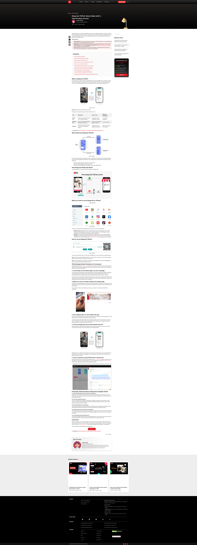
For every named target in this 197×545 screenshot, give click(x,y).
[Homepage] (69, 2)
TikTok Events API (106, 360)
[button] (69, 37)
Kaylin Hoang (79, 20)
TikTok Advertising (75, 13)
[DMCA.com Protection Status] (117, 531)
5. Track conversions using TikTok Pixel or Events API (83, 72)
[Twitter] (109, 519)
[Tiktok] (103, 519)
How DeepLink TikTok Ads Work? (81, 60)
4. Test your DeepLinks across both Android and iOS (83, 71)
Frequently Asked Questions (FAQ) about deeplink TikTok (86, 74)
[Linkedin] (89, 519)
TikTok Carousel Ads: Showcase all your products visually (89, 431)
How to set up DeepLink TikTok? (81, 63)
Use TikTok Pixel (98, 359)
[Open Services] (88, 1)
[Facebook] (82, 519)
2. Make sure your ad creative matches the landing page (83, 68)
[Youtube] (96, 519)
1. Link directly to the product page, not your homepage (83, 67)
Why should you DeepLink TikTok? (81, 58)
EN (127, 1)
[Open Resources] (109, 1)
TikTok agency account (83, 424)
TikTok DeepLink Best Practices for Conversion (84, 65)
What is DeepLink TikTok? (79, 56)
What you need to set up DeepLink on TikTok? (83, 62)
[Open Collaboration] (102, 1)
